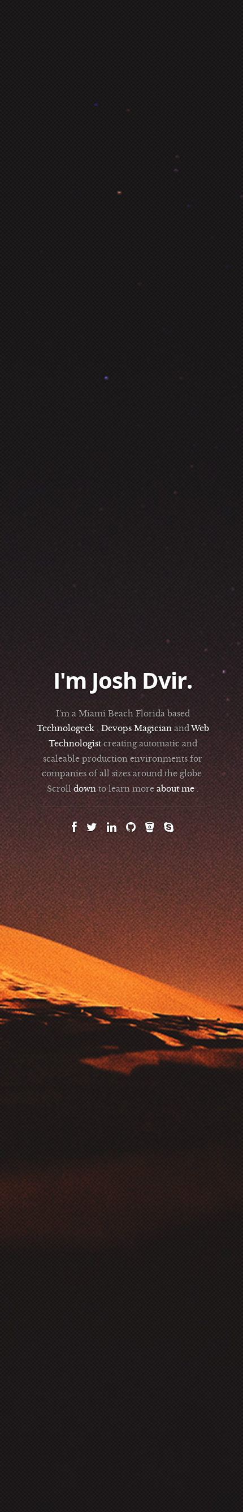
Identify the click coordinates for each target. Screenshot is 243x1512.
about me (175, 789)
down (84, 789)
